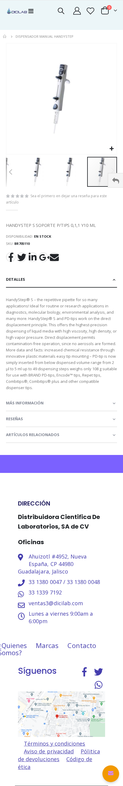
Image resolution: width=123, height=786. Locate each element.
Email (54, 257)
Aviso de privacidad (49, 751)
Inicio (5, 36)
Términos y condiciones (54, 743)
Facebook (11, 257)
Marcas (47, 645)
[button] (111, 149)
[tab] (61, 280)
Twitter (21, 257)
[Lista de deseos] (90, 11)
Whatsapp (98, 685)
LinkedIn (32, 257)
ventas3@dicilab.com (56, 603)
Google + (43, 257)
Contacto (81, 645)
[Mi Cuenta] (77, 11)
